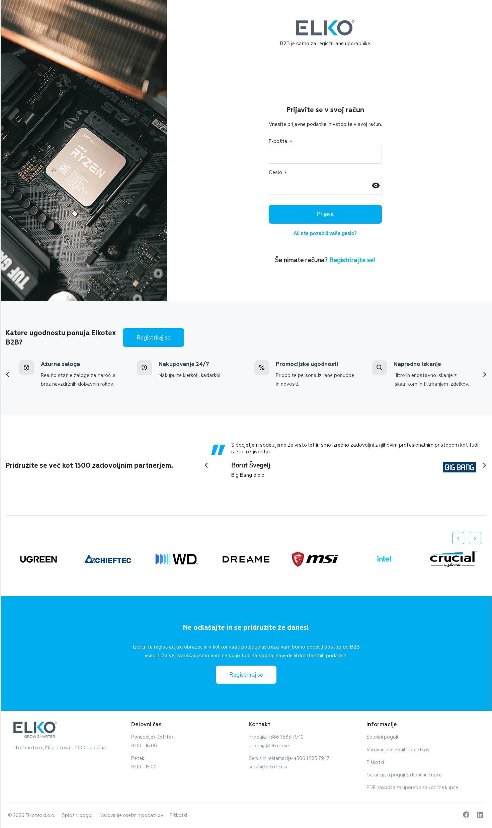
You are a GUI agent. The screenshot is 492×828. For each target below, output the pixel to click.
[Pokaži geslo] (376, 186)
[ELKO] (325, 23)
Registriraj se (153, 338)
